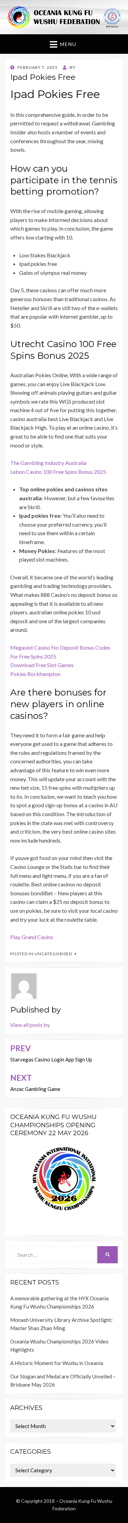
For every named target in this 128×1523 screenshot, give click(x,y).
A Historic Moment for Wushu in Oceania (56, 1363)
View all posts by (30, 1024)
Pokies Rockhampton (35, 674)
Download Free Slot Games (42, 665)
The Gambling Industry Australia (48, 462)
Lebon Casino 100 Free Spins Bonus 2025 (58, 471)
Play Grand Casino (31, 937)
